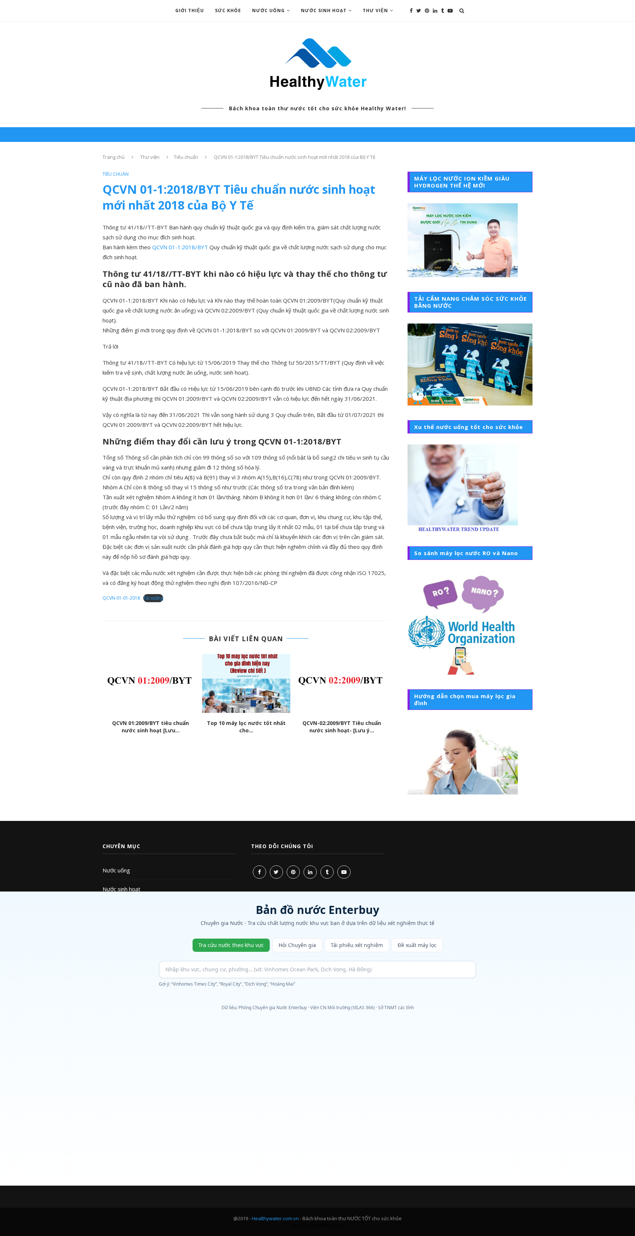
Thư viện (375, 10)
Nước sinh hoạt (324, 10)
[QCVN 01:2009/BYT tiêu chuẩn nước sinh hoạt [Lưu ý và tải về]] (151, 683)
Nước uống (268, 10)
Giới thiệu (189, 10)
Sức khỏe (228, 10)
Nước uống (116, 870)
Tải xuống (153, 598)
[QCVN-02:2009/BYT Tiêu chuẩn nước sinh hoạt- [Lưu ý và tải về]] (342, 683)
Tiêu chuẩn (186, 157)
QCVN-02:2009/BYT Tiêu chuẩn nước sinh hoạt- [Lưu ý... (341, 726)
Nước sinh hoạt (121, 889)
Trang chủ (114, 157)
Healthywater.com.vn (275, 1218)
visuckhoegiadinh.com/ (317, 1225)
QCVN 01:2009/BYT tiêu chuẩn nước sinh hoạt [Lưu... (150, 726)
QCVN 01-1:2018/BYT (180, 247)
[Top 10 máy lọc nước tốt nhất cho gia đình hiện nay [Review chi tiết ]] (246, 683)
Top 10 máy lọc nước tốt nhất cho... (246, 726)
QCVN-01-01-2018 (121, 598)
